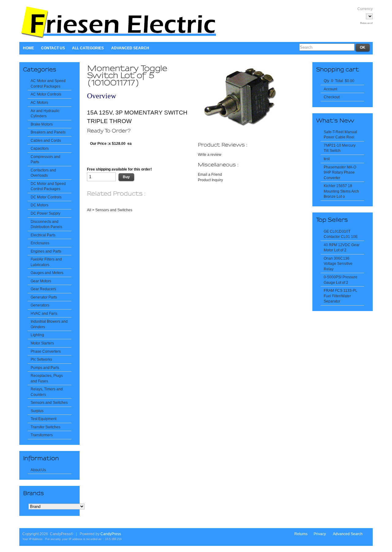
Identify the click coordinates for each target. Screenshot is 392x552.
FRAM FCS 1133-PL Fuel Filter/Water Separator (340, 295)
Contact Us (53, 48)
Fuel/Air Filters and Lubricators (46, 262)
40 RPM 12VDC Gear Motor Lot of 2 (342, 247)
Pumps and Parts (45, 368)
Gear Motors (41, 281)
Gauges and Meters (47, 273)
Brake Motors (42, 124)
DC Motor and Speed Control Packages (48, 186)
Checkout (332, 97)
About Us (38, 470)
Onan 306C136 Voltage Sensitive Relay (338, 263)
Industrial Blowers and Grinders (49, 324)
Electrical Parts (43, 235)
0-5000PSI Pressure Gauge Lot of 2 (340, 279)
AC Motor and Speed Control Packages (48, 83)
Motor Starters (42, 343)
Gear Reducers (43, 289)
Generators (40, 305)
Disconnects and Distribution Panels (46, 224)
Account (330, 89)
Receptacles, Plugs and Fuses (47, 378)
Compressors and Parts (45, 159)
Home (28, 48)
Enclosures (40, 243)
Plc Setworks (41, 359)
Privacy (320, 534)
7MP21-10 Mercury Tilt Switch (340, 148)
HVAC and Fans (44, 313)
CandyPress (110, 534)
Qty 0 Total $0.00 (339, 81)
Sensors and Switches (49, 402)
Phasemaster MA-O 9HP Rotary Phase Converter (340, 172)
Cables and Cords (46, 140)
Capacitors (40, 148)
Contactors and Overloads (43, 173)
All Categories (88, 48)
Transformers (42, 435)
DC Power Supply (45, 213)
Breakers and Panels (48, 132)
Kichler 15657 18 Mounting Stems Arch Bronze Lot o (341, 191)
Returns (300, 534)
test (327, 159)
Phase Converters (46, 351)
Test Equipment (43, 419)
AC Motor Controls (46, 94)
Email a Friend (210, 174)
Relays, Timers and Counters (47, 391)
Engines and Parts (46, 251)
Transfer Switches (45, 427)
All (89, 210)
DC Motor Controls (46, 197)
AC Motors (39, 102)
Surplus (37, 411)
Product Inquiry (210, 180)
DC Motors (39, 205)
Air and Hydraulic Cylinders (45, 113)
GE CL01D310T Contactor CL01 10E (341, 234)
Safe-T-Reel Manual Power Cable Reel (340, 134)
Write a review (209, 154)
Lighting (37, 335)
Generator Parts (44, 297)
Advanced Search (130, 48)
